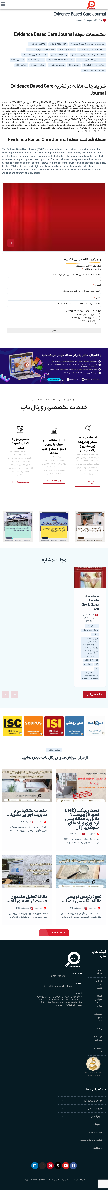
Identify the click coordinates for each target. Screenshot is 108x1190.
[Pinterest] (50, 1165)
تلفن (97, 298)
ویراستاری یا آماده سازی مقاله (84, 317)
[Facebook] (73, 1165)
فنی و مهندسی (95, 1108)
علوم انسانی (96, 1116)
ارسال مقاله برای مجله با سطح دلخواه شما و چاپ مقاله (54, 446)
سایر (95, 323)
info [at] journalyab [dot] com (58, 986)
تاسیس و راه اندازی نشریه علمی (20, 443)
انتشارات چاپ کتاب (98, 985)
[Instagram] (42, 1165)
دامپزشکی (97, 1148)
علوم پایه (97, 1124)
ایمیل (97, 285)
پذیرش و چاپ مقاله (88, 320)
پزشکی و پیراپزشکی (93, 1100)
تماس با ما (98, 1050)
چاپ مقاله (99, 972)
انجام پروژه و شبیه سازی (98, 1001)
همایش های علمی (98, 1017)
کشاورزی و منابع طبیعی (91, 1140)
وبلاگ (99, 1028)
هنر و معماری (95, 1132)
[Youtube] (65, 1165)
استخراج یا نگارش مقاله (87, 314)
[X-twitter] (57, 1165)
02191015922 (58, 976)
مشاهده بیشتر (94, 694)
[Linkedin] (34, 1165)
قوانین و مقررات (98, 1038)
